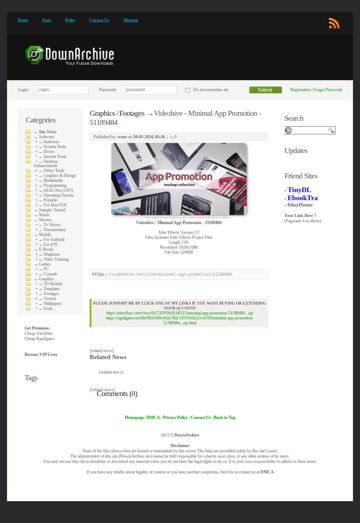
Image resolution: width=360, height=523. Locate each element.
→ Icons (45, 308)
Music (44, 214)
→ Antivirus (48, 141)
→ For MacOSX (52, 205)
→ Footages (48, 293)
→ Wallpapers (50, 303)
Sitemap (130, 20)
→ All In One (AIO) (55, 190)
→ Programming (52, 185)
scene (122, 136)
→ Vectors (47, 298)
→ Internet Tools (52, 156)
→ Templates (49, 288)
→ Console (47, 274)
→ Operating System (55, 195)
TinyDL (299, 189)
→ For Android (51, 239)
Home (23, 20)
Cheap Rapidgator (39, 338)
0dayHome (300, 205)
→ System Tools (52, 146)
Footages (131, 113)
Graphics (46, 278)
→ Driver (46, 151)
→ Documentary (52, 229)
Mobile (45, 234)
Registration (300, 89)
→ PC (43, 269)
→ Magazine (49, 254)
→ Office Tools (51, 170)
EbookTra (303, 198)
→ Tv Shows (49, 224)
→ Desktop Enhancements (46, 163)
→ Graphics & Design (57, 175)
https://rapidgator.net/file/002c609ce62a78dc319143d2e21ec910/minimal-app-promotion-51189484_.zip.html (179, 320)
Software (46, 136)
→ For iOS (47, 244)
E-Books (46, 249)
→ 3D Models (50, 283)
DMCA (267, 472)
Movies (45, 219)
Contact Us (99, 20)
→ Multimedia (50, 180)
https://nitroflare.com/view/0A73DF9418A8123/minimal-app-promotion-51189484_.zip (180, 313)
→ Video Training (53, 259)
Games (45, 264)
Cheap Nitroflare (38, 333)
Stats (46, 20)
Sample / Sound (52, 210)
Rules (70, 20)
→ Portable (47, 200)
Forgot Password (327, 89)
